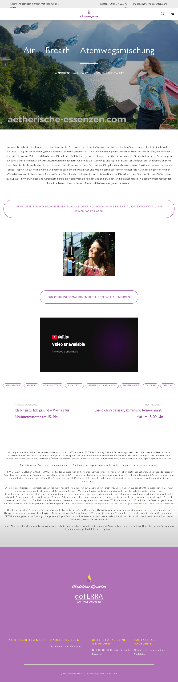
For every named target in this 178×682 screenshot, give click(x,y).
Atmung (32, 386)
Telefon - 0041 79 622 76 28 (113, 5)
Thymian (150, 386)
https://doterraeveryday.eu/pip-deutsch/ (92, 504)
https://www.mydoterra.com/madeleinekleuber (149, 504)
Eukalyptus (74, 386)
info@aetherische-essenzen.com (150, 4)
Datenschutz (104, 674)
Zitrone (168, 386)
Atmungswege (52, 386)
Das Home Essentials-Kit (110, 73)
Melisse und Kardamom (102, 386)
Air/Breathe (13, 386)
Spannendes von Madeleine (65, 646)
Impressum (91, 674)
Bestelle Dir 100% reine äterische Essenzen (111, 652)
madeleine (64, 73)
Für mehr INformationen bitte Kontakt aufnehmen (89, 297)
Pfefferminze (131, 386)
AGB (115, 674)
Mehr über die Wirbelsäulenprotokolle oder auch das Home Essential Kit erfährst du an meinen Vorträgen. (89, 209)
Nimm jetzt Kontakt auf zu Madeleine (149, 652)
